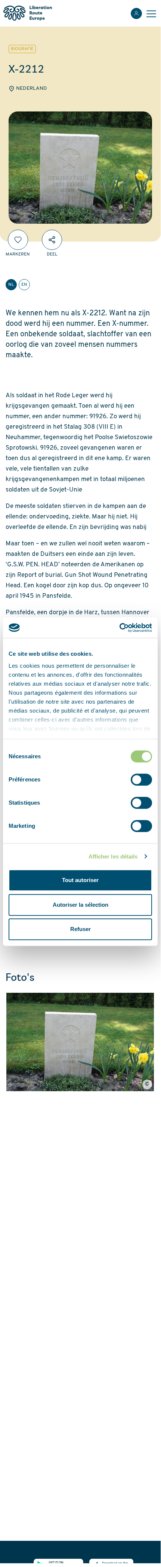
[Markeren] (18, 240)
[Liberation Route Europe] (27, 13)
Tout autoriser (80, 880)
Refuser (80, 929)
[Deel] (52, 240)
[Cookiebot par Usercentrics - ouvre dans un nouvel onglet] (119, 628)
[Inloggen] (136, 13)
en (24, 284)
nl (11, 284)
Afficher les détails (113, 856)
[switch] (141, 780)
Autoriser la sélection (80, 905)
